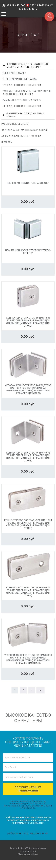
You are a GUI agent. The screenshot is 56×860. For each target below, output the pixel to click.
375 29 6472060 (15, 5)
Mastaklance (32, 854)
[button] (28, 65)
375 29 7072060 (39, 5)
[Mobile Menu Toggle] (3, 14)
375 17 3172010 (28, 8)
